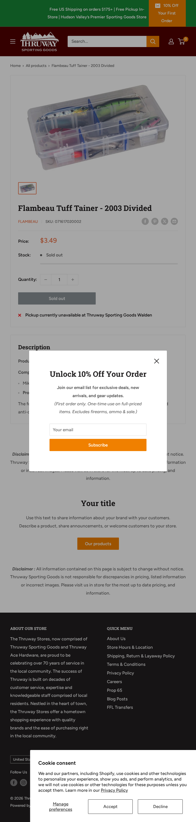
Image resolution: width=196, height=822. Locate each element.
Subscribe (98, 445)
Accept (110, 806)
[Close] (156, 361)
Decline (160, 806)
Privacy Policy (114, 790)
